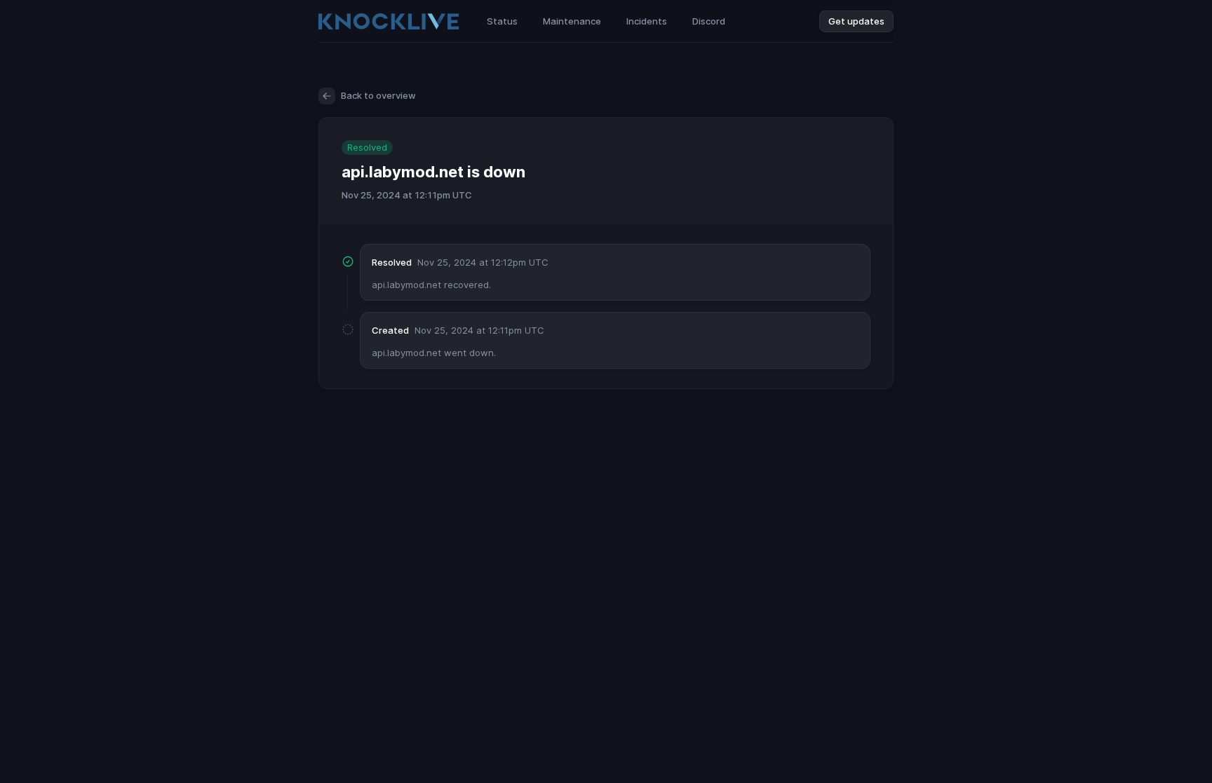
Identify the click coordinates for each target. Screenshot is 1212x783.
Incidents (646, 21)
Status (502, 21)
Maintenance (572, 21)
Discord (708, 21)
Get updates (856, 21)
